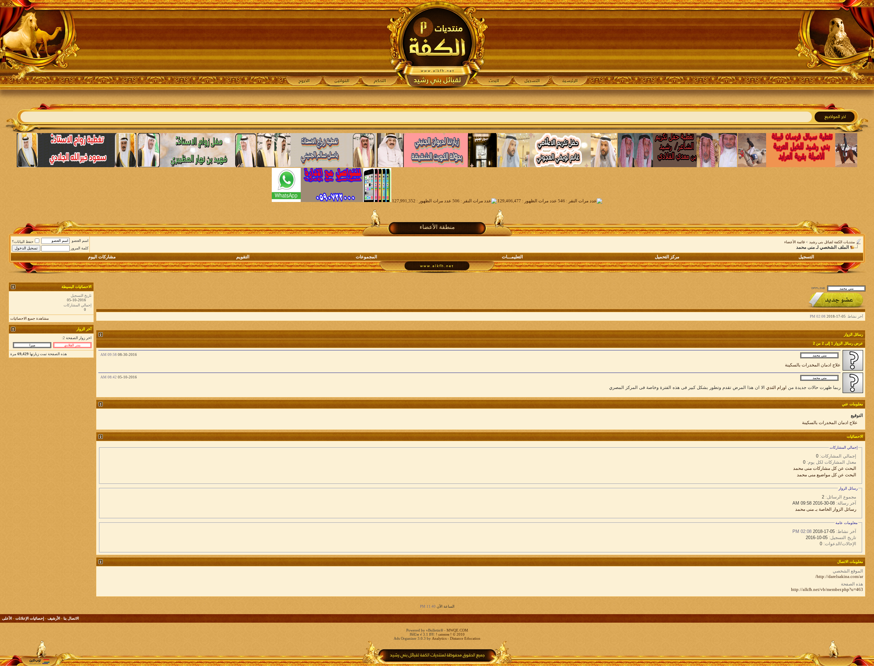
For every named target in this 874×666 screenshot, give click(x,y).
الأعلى (7, 618)
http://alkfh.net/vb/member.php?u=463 (827, 589)
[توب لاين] (39, 661)
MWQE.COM (457, 630)
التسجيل (806, 256)
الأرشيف (53, 618)
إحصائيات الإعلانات (29, 618)
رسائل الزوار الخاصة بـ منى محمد (825, 509)
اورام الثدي (776, 387)
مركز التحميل (667, 256)
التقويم (243, 256)
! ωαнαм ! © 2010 (450, 634)
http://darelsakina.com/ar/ (839, 576)
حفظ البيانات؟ (22, 242)
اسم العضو (80, 240)
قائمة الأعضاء (794, 242)
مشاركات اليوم (102, 256)
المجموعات (366, 256)
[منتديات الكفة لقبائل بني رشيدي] (437, 44)
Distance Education (465, 638)
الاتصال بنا (71, 618)
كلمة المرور (79, 248)
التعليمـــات (512, 256)
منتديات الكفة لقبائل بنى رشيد (832, 242)
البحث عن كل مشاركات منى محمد (824, 468)
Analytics (439, 638)
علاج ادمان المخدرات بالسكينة (813, 364)
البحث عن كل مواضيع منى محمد (826, 474)
